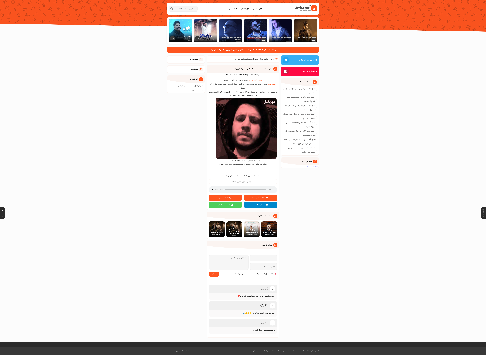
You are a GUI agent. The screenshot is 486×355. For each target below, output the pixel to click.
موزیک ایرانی (257, 8)
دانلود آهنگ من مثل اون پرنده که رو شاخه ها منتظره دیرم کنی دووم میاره (300, 141)
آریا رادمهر (198, 85)
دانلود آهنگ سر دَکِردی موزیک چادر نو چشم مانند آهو (300, 90)
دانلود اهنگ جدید (312, 166)
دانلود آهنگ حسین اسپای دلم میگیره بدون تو (253, 68)
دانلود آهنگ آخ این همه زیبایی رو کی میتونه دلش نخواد (302, 150)
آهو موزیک (171, 351)
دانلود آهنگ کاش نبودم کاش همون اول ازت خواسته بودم (300, 133)
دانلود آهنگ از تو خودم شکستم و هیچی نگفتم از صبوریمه (301, 99)
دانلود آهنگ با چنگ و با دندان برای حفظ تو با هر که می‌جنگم (299, 116)
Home (272, 59)
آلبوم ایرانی (233, 8)
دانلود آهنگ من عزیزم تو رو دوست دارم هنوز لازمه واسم (301, 124)
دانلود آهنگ (272, 84)
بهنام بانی (181, 85)
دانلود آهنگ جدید (255, 80)
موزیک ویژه (245, 8)
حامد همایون (196, 90)
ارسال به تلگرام (259, 205)
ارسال (214, 274)
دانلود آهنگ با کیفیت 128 (224, 198)
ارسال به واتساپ (224, 205)
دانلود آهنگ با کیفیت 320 (259, 198)
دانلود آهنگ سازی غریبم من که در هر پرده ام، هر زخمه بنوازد (300, 107)
